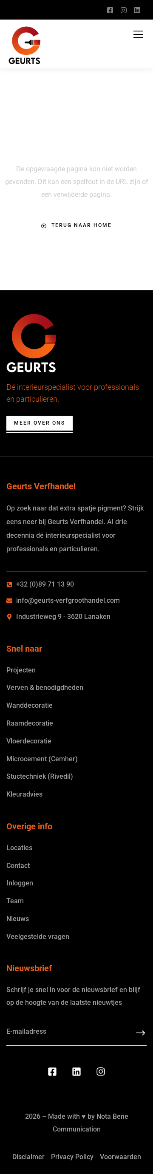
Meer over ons (39, 423)
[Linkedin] (76, 1071)
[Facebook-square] (52, 1071)
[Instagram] (100, 1071)
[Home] (31, 343)
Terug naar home (81, 225)
